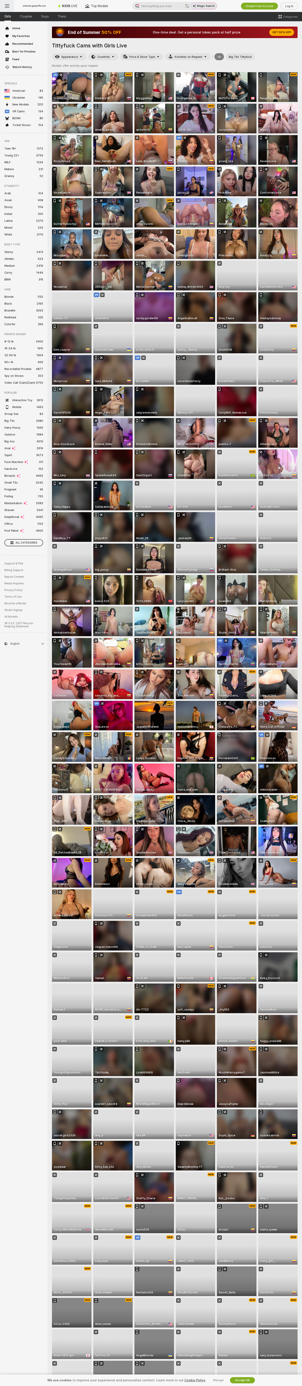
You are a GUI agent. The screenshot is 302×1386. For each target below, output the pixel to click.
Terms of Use (13, 596)
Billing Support (13, 570)
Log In (289, 6)
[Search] (187, 6)
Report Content (14, 576)
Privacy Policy (13, 590)
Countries (103, 56)
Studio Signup (13, 610)
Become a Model (15, 603)
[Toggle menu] (7, 6)
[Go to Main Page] (34, 6)
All (219, 56)
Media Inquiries (14, 583)
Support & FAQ (13, 563)
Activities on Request (188, 56)
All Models (11, 616)
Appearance (69, 56)
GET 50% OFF (281, 32)
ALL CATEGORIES (26, 542)
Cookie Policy (194, 1380)
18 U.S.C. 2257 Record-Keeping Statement (19, 625)
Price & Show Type (142, 56)
